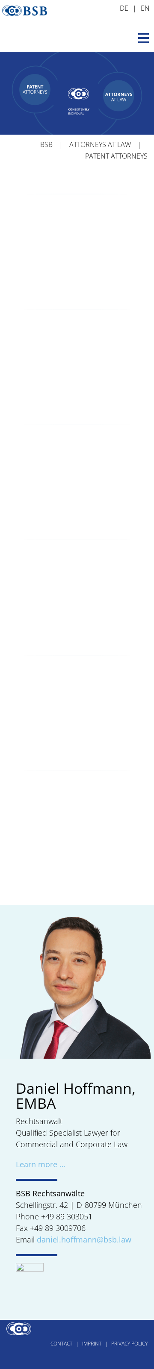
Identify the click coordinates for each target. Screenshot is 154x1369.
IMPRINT (91, 1343)
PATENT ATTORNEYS (116, 156)
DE (124, 8)
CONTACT (61, 1343)
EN (145, 8)
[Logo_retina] (24, 6)
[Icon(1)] (30, 1267)
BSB (46, 144)
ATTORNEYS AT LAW (100, 144)
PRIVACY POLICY (129, 1343)
